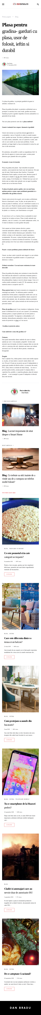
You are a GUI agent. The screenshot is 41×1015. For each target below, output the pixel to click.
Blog (16, 17)
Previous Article (10, 401)
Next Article (7, 445)
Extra (11, 633)
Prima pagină (6, 17)
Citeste (9, 574)
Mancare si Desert (16, 548)
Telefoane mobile (22, 799)
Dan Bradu (9, 63)
